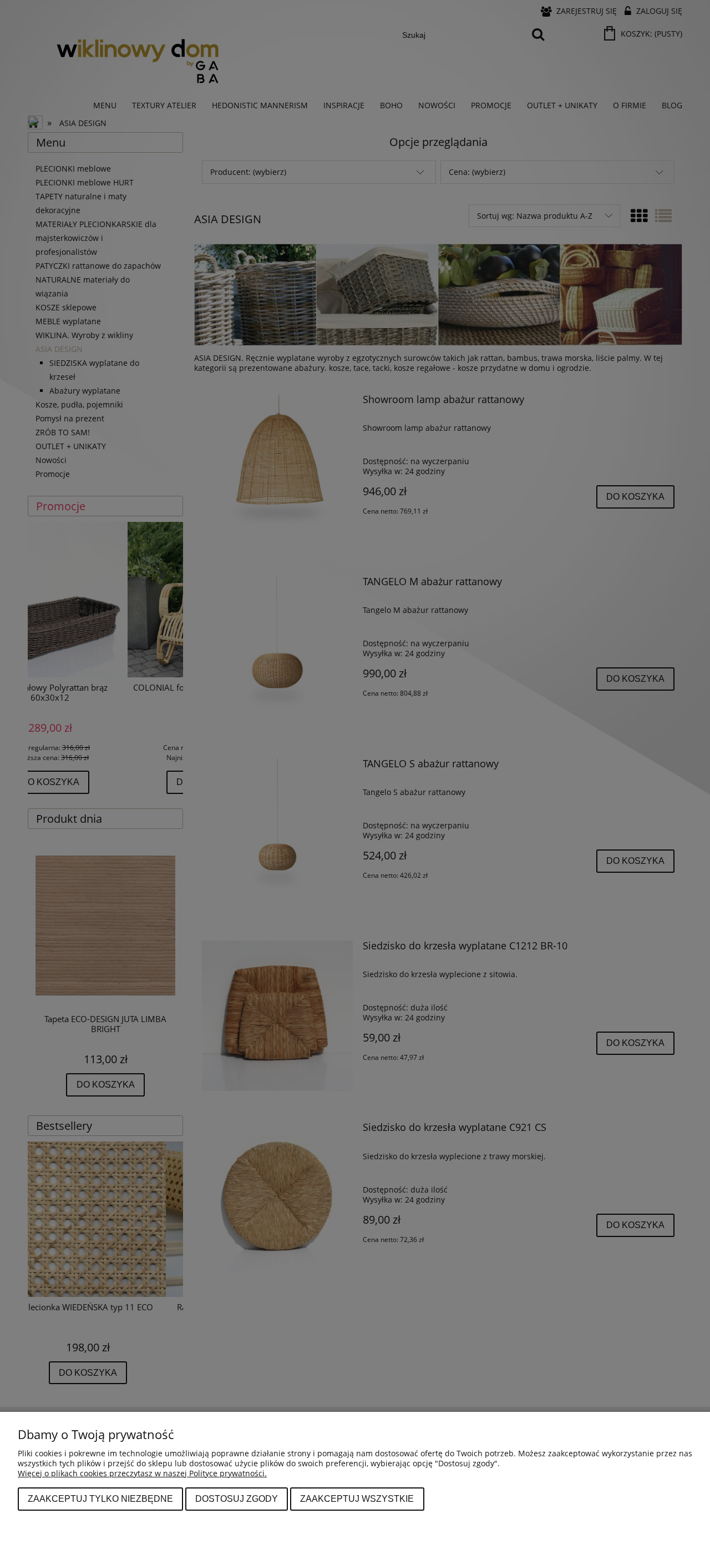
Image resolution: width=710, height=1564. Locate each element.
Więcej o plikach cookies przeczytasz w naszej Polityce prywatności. (142, 1473)
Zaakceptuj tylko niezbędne (100, 1498)
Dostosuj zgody (236, 1498)
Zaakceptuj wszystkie (357, 1498)
